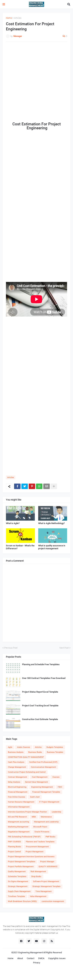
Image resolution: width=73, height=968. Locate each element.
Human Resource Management (21, 802)
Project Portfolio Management (21, 866)
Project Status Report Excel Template (40, 692)
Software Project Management (46, 881)
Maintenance (46, 817)
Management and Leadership (46, 822)
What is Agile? (13, 523)
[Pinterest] (32, 486)
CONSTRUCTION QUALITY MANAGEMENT (26, 757)
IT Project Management (49, 802)
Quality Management (17, 871)
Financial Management (17, 792)
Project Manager (47, 861)
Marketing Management (18, 827)
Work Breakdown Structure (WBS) (22, 901)
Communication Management (43, 767)
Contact (30, 958)
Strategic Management (18, 886)
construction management (53, 901)
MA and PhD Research (17, 817)
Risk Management (38, 871)
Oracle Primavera (41, 832)
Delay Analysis (14, 782)
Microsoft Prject (40, 827)
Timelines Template (16, 896)
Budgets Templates (55, 747)
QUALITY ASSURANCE (48, 866)
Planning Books (14, 847)
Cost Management (40, 777)
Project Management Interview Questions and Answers (31, 857)
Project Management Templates (21, 861)
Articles (17, 18)
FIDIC (60, 787)
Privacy (36, 962)
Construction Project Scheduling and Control (26, 772)
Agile (10, 747)
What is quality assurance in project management (51, 547)
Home (9, 18)
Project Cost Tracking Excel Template (40, 705)
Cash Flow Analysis (16, 762)
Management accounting (18, 822)
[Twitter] (24, 486)
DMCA (41, 958)
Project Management (34, 852)
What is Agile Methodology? (51, 523)
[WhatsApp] (39, 486)
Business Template (55, 752)
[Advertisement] (36, 82)
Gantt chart (35, 797)
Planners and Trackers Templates (40, 842)
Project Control (14, 852)
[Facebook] (17, 486)
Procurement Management (37, 847)
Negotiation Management (19, 832)
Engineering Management (42, 787)
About (20, 958)
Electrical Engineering (17, 787)
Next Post (64, 647)
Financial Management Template (46, 792)
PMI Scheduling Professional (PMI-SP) (24, 837)
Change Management (17, 767)
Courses (55, 777)
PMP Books (50, 837)
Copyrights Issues (57, 958)
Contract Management (17, 777)
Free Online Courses (16, 797)
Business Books (35, 752)
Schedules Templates (17, 876)
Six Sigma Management (18, 881)
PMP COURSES (14, 842)
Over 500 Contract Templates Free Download (43, 678)
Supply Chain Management (19, 891)
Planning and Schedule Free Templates (41, 664)
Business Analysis (15, 752)
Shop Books (36, 876)
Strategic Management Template (46, 886)
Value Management (38, 896)
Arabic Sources (23, 747)
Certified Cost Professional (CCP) (43, 762)
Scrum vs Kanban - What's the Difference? (20, 547)
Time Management (43, 891)
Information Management (19, 807)
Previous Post (10, 647)
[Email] (46, 486)
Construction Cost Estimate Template (40, 719)
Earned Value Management (36, 782)
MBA (34, 817)
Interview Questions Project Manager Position (27, 812)
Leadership (56, 812)
